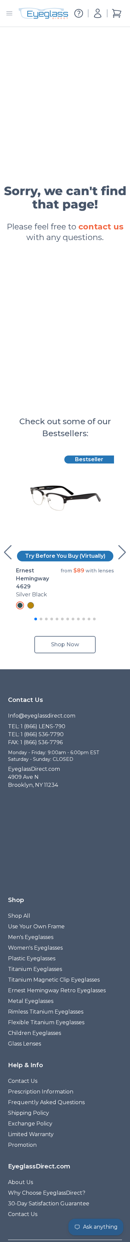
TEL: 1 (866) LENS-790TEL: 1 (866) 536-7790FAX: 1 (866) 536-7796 (36, 734)
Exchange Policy (30, 1123)
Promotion (22, 1145)
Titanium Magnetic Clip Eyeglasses (54, 980)
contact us (100, 226)
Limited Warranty (31, 1134)
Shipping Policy (28, 1113)
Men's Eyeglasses (30, 937)
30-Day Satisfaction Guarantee (48, 1203)
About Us (20, 1182)
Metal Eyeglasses (30, 1001)
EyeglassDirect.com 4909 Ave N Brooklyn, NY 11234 (34, 777)
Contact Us (22, 1081)
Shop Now (65, 644)
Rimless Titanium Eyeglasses (45, 1012)
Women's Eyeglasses (35, 948)
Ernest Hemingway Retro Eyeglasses (57, 990)
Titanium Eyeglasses (35, 969)
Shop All (19, 916)
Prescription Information (40, 1091)
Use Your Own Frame (36, 926)
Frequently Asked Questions (46, 1102)
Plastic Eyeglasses (31, 958)
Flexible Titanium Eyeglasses (46, 1022)
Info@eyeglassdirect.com (41, 716)
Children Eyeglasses (34, 1033)
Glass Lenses (24, 1044)
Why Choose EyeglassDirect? (46, 1193)
